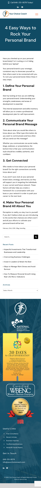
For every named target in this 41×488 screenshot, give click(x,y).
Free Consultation (12, 434)
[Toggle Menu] (36, 14)
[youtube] (7, 468)
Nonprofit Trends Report (14, 447)
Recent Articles (11, 437)
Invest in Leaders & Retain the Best (17, 262)
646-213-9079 (20, 2)
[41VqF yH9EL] (18, 334)
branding (22, 228)
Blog (17, 228)
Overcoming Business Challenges (17, 257)
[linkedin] (3, 468)
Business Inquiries (12, 441)
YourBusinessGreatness (14, 444)
